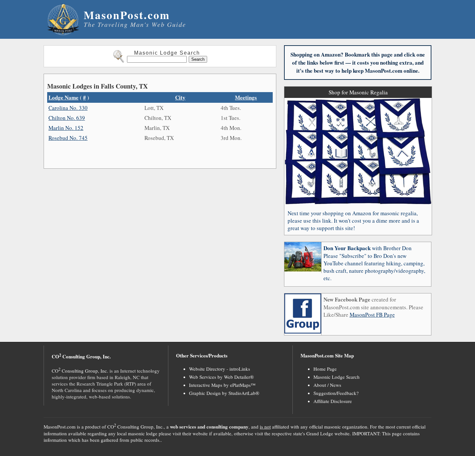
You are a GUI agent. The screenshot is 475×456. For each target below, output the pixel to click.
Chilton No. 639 (66, 118)
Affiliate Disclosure (332, 401)
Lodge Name (63, 97)
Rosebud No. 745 (68, 138)
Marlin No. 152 (65, 128)
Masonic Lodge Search (336, 377)
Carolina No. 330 (68, 107)
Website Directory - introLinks (219, 369)
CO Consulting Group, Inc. (80, 370)
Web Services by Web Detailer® (221, 377)
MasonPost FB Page (372, 314)
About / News (327, 385)
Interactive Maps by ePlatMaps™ (222, 385)
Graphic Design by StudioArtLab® (224, 393)
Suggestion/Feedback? (336, 393)
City (180, 97)
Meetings (246, 97)
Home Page (325, 369)
